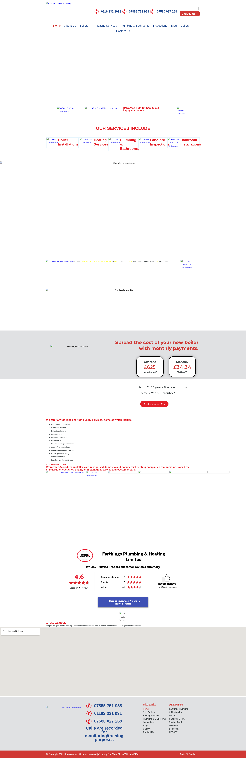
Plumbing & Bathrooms (135, 25)
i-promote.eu (71, 754)
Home (57, 25)
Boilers (84, 25)
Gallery (185, 25)
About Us (70, 25)
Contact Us (123, 31)
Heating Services (106, 25)
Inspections (160, 25)
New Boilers (149, 712)
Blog (174, 25)
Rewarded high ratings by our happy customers (141, 109)
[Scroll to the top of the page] (0, 759)
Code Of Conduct (188, 754)
